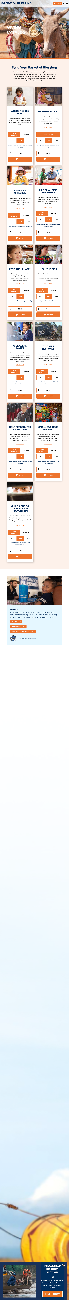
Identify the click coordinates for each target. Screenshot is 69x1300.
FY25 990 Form (16, 622)
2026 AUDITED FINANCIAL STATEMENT (23, 631)
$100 (28, 140)
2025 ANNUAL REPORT (18, 626)
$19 (12, 140)
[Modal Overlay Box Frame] (33, 1281)
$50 (20, 140)
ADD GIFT (22, 159)
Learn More (20, 128)
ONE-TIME (26, 135)
